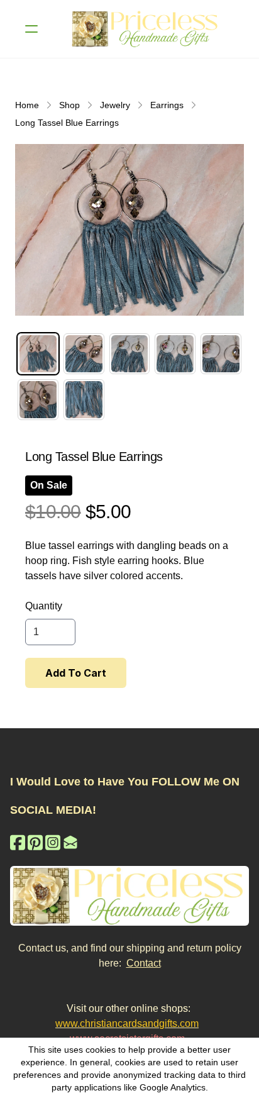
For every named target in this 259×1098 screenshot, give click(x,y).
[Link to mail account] (70, 842)
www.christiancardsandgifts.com (127, 1023)
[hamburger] (31, 29)
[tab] (38, 353)
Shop (69, 105)
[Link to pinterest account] (35, 842)
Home (27, 105)
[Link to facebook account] (17, 842)
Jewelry (115, 105)
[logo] (146, 29)
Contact (143, 963)
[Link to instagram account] (52, 842)
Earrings (167, 105)
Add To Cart (75, 673)
